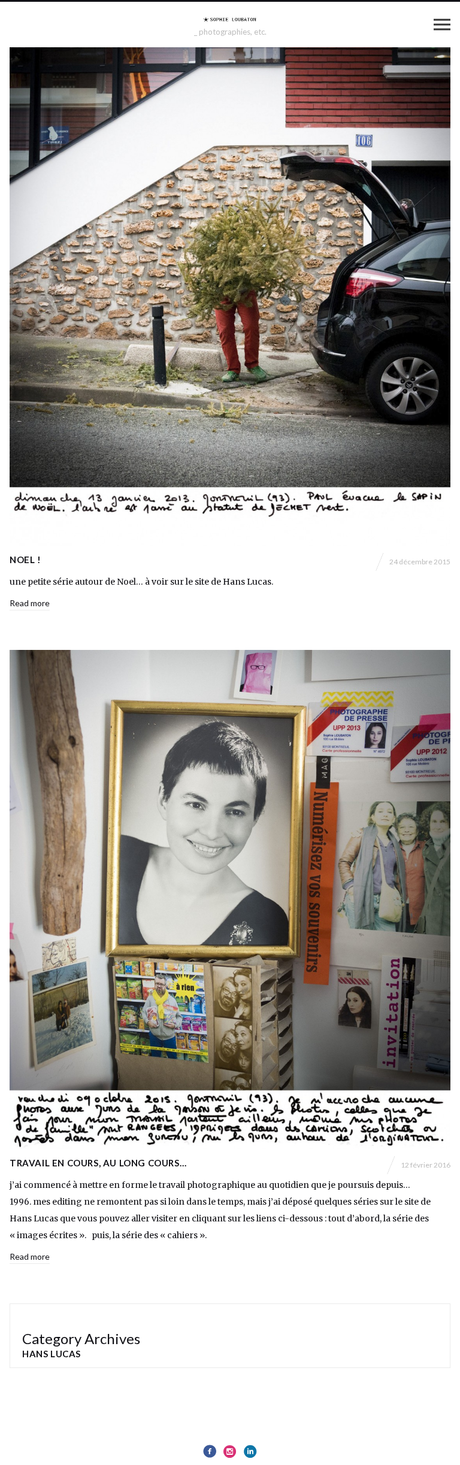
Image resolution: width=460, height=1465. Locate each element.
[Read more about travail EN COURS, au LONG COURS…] (230, 899)
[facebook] (209, 1451)
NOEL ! (25, 559)
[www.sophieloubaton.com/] (230, 19)
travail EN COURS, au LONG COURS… (98, 1162)
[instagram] (230, 1451)
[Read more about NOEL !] (230, 296)
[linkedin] (250, 1451)
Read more (30, 603)
